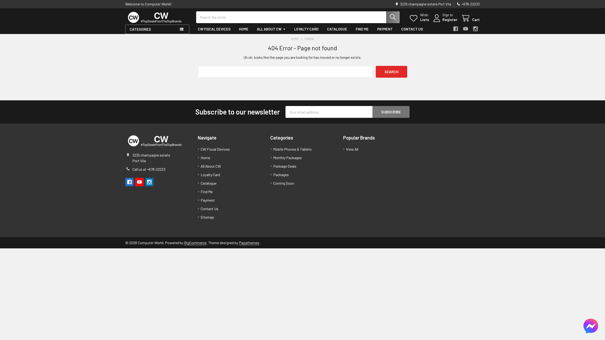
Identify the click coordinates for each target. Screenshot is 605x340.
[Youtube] (465, 29)
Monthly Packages (287, 157)
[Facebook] (455, 29)
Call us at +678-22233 (148, 169)
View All (352, 149)
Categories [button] (140, 29)
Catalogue (337, 29)
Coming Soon (283, 183)
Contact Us (412, 29)
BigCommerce (195, 242)
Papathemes (249, 242)
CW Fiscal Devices (214, 29)
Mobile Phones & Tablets (292, 149)
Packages (281, 174)
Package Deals (284, 166)
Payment (385, 29)
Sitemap (207, 217)
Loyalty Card (306, 29)
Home (243, 29)
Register (449, 19)
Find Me (362, 29)
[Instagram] (475, 29)
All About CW (269, 29)
